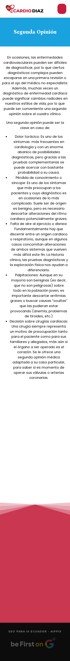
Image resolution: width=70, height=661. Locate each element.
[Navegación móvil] (61, 9)
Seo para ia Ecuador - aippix (34, 631)
